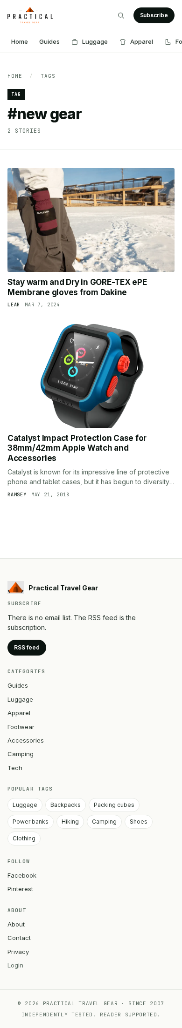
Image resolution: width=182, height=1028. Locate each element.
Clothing (24, 838)
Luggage (95, 41)
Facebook (21, 875)
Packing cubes (114, 804)
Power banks (31, 821)
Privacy (18, 951)
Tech (14, 767)
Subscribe (154, 15)
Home (19, 41)
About (16, 924)
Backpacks (65, 804)
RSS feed (27, 647)
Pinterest (20, 889)
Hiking (70, 821)
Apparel (141, 41)
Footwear (21, 726)
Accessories (25, 740)
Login (15, 965)
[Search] (121, 15)
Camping (20, 753)
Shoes (138, 821)
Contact (19, 937)
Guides (49, 41)
